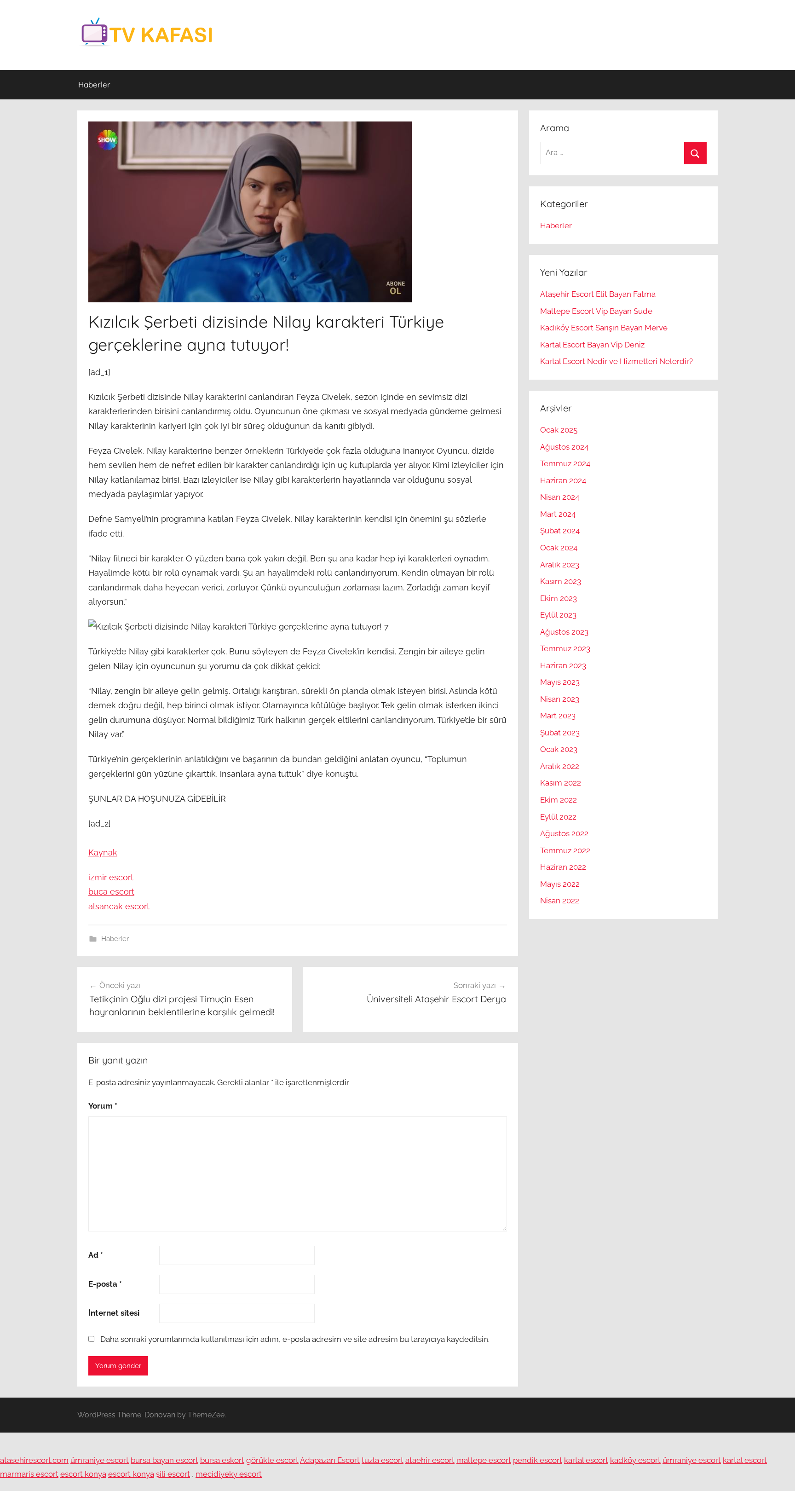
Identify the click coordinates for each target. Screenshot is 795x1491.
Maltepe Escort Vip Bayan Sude (596, 311)
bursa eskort (222, 1460)
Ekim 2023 (558, 598)
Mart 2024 (558, 514)
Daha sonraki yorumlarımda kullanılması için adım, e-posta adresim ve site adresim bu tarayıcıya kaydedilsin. (295, 1339)
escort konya (83, 1474)
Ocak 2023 (558, 749)
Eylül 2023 (558, 614)
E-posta (105, 1284)
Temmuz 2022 (565, 850)
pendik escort (537, 1460)
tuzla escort (382, 1460)
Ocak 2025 (558, 429)
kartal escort (586, 1460)
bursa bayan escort (164, 1460)
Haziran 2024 (563, 480)
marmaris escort (29, 1474)
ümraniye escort (99, 1460)
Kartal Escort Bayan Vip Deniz (592, 344)
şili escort (173, 1474)
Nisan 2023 (559, 699)
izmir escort (110, 877)
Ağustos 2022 (564, 833)
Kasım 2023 (560, 581)
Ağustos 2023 (564, 631)
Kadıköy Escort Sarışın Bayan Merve (604, 327)
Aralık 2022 (559, 766)
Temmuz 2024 (565, 463)
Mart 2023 (558, 715)
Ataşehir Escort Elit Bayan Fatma (598, 294)
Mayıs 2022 (560, 884)
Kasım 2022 (560, 782)
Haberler (94, 84)
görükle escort (272, 1460)
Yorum (102, 1105)
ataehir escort (430, 1460)
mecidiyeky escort (229, 1474)
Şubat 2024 (560, 530)
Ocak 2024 (558, 547)
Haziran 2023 (563, 665)
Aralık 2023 (559, 564)
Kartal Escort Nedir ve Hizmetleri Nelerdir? (616, 361)
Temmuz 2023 (565, 648)
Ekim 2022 (558, 799)
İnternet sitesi (113, 1313)
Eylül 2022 (558, 816)
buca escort (111, 891)
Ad (95, 1255)
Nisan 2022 (559, 900)
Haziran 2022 (563, 867)
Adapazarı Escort (330, 1460)
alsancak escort (119, 906)
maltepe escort (483, 1460)
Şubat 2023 (560, 732)
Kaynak (102, 852)
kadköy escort (635, 1460)
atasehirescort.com (34, 1460)
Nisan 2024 (559, 497)
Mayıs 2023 (560, 682)
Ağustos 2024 (564, 446)
